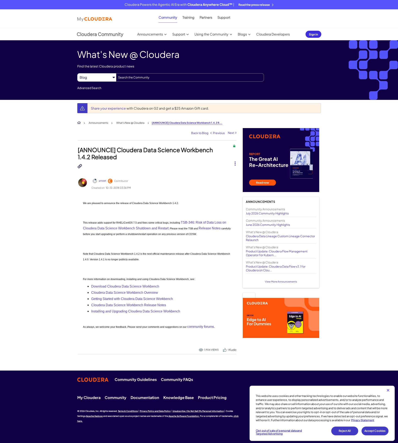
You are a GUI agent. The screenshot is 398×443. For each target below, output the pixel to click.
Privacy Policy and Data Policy (155, 411)
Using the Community (211, 34)
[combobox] (190, 77)
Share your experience (108, 108)
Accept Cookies (375, 430)
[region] (322, 413)
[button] (233, 160)
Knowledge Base (178, 397)
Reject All (345, 430)
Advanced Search (89, 88)
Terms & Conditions (128, 411)
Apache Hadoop (94, 416)
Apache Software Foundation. (184, 416)
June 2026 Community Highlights (268, 224)
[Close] (388, 390)
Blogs (242, 34)
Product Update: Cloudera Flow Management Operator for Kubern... (276, 253)
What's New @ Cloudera (130, 122)
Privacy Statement (362, 420)
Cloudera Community (100, 34)
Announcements (150, 34)
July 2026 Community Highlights (267, 213)
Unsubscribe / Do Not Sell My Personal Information (198, 411)
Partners (206, 17)
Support (223, 17)
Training (188, 17)
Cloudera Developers (273, 34)
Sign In (313, 34)
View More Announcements (281, 281)
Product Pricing (212, 397)
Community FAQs (177, 379)
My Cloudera (89, 397)
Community (168, 17)
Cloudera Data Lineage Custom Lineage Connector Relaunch (280, 238)
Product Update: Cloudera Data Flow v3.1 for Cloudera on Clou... (276, 268)
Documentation (145, 397)
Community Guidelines (136, 379)
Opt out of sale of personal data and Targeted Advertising (279, 432)
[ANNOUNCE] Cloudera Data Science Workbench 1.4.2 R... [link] (187, 122)
